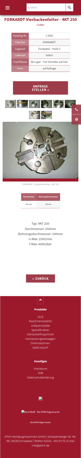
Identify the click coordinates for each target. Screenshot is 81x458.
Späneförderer (40, 330)
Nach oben (40, 300)
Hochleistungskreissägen (40, 339)
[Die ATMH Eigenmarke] (40, 415)
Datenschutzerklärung (40, 377)
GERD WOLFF (40, 347)
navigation (7, 7)
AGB (40, 373)
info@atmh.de (40, 445)
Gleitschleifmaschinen (40, 334)
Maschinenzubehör (40, 321)
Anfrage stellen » (40, 88)
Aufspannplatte (40, 325)
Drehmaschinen (40, 343)
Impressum (40, 368)
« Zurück (40, 278)
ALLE (40, 317)
